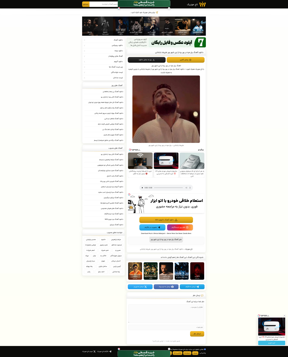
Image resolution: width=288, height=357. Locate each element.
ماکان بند (103, 256)
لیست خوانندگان (117, 72)
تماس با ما (177, 353)
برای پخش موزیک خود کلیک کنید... (142, 12)
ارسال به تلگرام (191, 287)
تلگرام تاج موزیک (102, 351)
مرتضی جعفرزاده (90, 245)
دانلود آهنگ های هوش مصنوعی (112, 208)
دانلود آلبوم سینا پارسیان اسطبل (112, 187)
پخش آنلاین (184, 60)
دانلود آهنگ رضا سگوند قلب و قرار (111, 108)
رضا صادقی (116, 272)
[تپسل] (129, 194)
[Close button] (284, 316)
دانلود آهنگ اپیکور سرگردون (113, 197)
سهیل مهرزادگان (116, 256)
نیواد (87, 256)
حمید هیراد (105, 250)
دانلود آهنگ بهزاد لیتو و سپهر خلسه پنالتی (108, 113)
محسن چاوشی (91, 239)
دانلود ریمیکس (117, 45)
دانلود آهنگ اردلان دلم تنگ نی (112, 129)
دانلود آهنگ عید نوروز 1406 (114, 219)
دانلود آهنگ (118, 40)
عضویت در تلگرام (151, 227)
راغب (88, 272)
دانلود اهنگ (179, 69)
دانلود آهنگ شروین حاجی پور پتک (111, 181)
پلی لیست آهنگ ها (116, 67)
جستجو (85, 4)
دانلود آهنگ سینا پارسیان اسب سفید (110, 192)
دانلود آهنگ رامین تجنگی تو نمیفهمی (110, 165)
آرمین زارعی (117, 266)
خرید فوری (271, 343)
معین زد (118, 250)
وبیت (195, 353)
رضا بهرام (89, 266)
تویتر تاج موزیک (87, 351)
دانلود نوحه (119, 51)
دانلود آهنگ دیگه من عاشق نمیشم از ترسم (108, 140)
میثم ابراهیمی (116, 239)
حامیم (103, 239)
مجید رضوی (104, 245)
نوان (94, 256)
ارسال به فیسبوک (165, 287)
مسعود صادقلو (117, 245)
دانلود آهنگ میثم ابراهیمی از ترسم (111, 160)
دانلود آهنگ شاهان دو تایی (113, 119)
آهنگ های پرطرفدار (115, 56)
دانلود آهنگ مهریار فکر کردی (113, 135)
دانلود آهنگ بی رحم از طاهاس (113, 91)
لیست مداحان (118, 77)
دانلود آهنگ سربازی (116, 225)
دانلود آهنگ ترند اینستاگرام (114, 214)
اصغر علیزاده (90, 250)
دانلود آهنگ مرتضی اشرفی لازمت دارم (110, 124)
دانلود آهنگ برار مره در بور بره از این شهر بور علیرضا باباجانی (179, 52)
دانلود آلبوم (118, 61)
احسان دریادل (116, 261)
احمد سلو (101, 272)
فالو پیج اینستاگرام (178, 227)
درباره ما (187, 353)
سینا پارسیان (90, 261)
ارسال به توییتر (139, 287)
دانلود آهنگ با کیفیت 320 (164, 220)
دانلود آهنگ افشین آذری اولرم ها (111, 203)
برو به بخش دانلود (145, 60)
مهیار (103, 261)
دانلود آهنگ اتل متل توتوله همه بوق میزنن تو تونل (105, 102)
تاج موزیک (192, 5)
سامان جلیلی (103, 266)
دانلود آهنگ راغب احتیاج (115, 176)
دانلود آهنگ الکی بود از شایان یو (112, 97)
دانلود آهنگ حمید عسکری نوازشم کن (110, 170)
